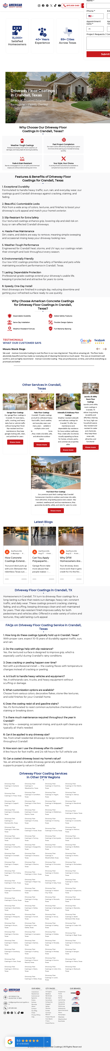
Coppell (48, 1004)
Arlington (49, 991)
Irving (60, 996)
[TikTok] (55, 5)
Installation (35, 992)
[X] (51, 5)
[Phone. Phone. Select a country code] (91, 16)
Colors (33, 1000)
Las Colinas (61, 1000)
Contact (34, 1008)
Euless (48, 1010)
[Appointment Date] (89, 29)
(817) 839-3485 (12, 1008)
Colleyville (49, 1002)
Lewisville (61, 1002)
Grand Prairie (50, 1023)
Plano (60, 1012)
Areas (33, 1012)
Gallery (34, 1002)
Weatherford (62, 1019)
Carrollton (49, 1000)
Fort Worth (49, 1019)
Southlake (61, 1021)
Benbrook (49, 996)
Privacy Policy (36, 1015)
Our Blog (34, 1010)
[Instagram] (39, 5)
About (33, 1006)
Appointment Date (94, 22)
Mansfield (61, 1004)
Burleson (48, 998)
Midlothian (61, 1008)
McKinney (61, 1006)
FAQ (33, 1017)
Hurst (60, 993)
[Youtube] (59, 5)
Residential (35, 994)
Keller (60, 998)
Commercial (35, 996)
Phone (91, 11)
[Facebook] (43, 5)
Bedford (48, 994)
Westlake (61, 1017)
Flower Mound (50, 1017)
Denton (48, 1008)
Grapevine (61, 991)
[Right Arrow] (105, 349)
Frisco (47, 1021)
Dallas (47, 1006)
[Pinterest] (47, 5)
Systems (34, 998)
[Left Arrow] (98, 349)
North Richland (63, 1010)
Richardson (61, 1014)
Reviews (34, 1004)
